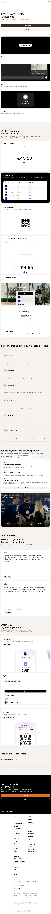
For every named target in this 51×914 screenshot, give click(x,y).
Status (28, 839)
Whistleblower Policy (28, 895)
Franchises (16, 840)
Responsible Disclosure (18, 895)
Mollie (2, 811)
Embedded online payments (31, 818)
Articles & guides (31, 844)
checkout (28, 280)
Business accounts (18, 828)
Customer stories (31, 847)
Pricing (15, 872)
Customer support (17, 858)
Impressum (35, 895)
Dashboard (31, 240)
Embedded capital (31, 826)
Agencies (16, 849)
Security (15, 874)
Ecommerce (16, 838)
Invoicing (16, 826)
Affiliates (16, 848)
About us (16, 867)
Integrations (30, 836)
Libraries (29, 837)
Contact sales (17, 859)
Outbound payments (18, 831)
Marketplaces (17, 841)
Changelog (29, 831)
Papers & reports (31, 849)
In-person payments (18, 823)
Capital (15, 830)
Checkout (16, 819)
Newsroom (16, 871)
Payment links (17, 821)
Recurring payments (18, 824)
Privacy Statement (33, 893)
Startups (15, 851)
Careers (15, 869)
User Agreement (25, 893)
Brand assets (30, 846)
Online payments (17, 818)
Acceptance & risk (18, 833)
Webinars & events (31, 851)
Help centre (16, 856)
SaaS (15, 843)
